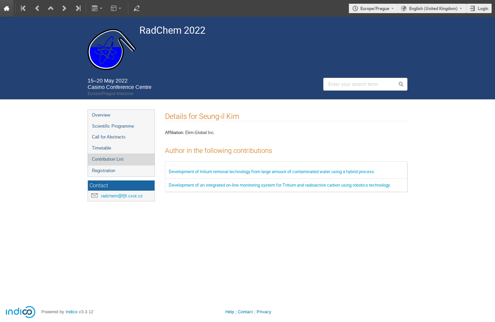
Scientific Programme (113, 126)
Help (229, 312)
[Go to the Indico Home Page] (6, 8)
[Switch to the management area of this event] (136, 8)
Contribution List (108, 159)
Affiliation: (174, 132)
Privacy (264, 312)
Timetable (101, 148)
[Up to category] (51, 8)
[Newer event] (64, 8)
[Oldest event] (24, 8)
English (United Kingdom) (433, 8)
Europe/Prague (374, 8)
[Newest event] (77, 8)
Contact (245, 312)
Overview (101, 115)
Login (483, 8)
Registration (103, 170)
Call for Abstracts (109, 136)
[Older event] (37, 8)
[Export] (97, 8)
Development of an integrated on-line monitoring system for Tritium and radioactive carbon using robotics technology (279, 185)
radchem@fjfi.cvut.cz (122, 196)
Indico (71, 312)
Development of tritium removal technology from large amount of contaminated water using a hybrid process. (272, 171)
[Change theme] (116, 8)
